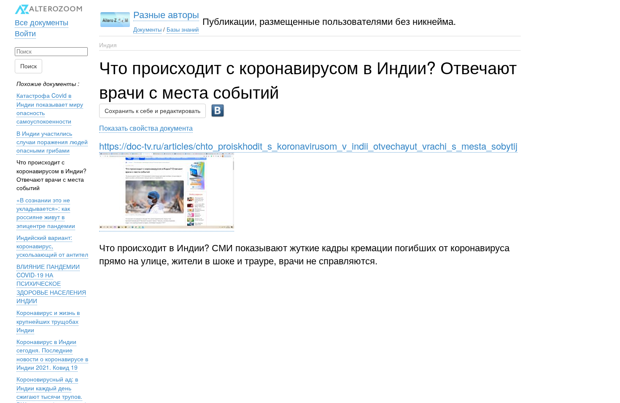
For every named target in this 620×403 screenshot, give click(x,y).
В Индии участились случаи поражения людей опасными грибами (52, 142)
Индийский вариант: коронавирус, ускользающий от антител (52, 246)
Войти (25, 32)
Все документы (41, 21)
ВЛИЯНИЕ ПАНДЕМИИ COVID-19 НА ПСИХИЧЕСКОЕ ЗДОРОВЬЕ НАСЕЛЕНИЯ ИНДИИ (51, 283)
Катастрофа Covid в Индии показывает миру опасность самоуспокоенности (49, 108)
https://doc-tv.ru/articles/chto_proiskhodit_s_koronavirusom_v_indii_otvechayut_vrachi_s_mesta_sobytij (308, 145)
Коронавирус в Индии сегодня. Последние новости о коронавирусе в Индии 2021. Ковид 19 (52, 354)
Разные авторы (166, 14)
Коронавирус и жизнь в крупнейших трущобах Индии (48, 321)
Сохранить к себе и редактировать (152, 110)
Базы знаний (183, 29)
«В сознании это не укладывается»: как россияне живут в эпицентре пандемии (45, 213)
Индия (108, 44)
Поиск (28, 66)
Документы (147, 29)
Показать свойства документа (146, 127)
